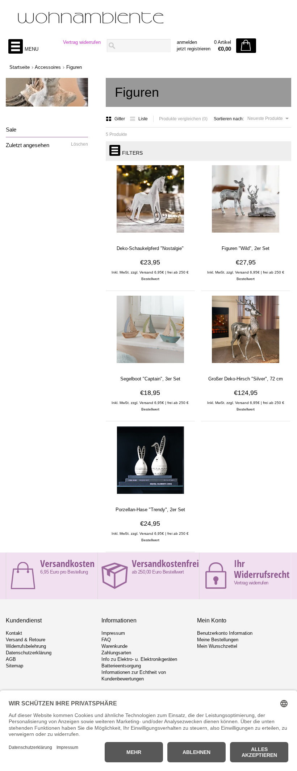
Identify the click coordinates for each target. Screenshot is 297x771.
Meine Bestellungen (217, 639)
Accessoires (48, 67)
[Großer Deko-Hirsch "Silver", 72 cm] (245, 365)
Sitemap (14, 665)
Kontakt (14, 633)
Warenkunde (114, 646)
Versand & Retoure (25, 639)
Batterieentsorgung (121, 665)
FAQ (106, 639)
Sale (11, 129)
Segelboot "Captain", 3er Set (150, 379)
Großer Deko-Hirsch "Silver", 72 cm (245, 379)
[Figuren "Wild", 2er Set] (245, 235)
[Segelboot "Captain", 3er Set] (150, 365)
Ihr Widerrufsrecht (261, 569)
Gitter (120, 118)
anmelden (187, 42)
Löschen (79, 144)
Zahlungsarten (116, 652)
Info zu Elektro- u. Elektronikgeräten (139, 659)
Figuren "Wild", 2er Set (245, 248)
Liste (143, 118)
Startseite (19, 67)
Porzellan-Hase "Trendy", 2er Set (150, 509)
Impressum (113, 633)
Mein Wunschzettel (217, 646)
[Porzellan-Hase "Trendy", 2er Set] (150, 496)
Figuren (74, 67)
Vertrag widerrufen (82, 42)
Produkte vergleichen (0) (183, 118)
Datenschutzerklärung (28, 652)
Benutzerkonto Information (224, 633)
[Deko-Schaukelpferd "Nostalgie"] (150, 235)
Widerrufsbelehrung (26, 646)
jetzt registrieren (193, 48)
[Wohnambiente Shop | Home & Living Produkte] (148, 18)
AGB (11, 659)
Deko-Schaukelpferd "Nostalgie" (150, 248)
